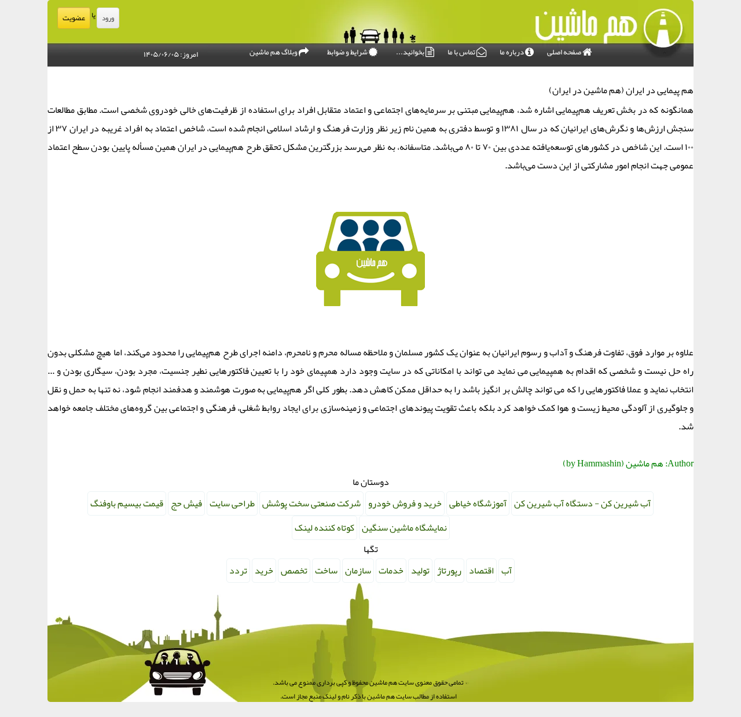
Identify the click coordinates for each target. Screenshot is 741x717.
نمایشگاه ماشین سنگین (404, 528)
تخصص (294, 570)
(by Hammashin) (593, 463)
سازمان (358, 570)
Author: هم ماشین (660, 463)
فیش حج (186, 503)
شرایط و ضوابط (348, 52)
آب (506, 570)
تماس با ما (461, 52)
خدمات (391, 570)
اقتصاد (481, 570)
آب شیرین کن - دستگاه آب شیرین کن (582, 503)
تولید (420, 570)
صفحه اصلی (564, 52)
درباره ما (512, 52)
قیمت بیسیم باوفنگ (126, 503)
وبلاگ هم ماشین (274, 52)
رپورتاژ (449, 570)
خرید (264, 570)
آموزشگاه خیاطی (478, 503)
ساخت (326, 570)
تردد (238, 570)
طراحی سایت (232, 503)
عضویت (74, 17)
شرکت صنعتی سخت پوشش (311, 503)
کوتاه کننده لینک (324, 528)
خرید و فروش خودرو (405, 503)
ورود (108, 18)
